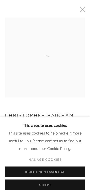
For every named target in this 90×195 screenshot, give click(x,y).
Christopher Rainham (39, 115)
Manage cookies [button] (45, 160)
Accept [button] (45, 185)
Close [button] (81, 11)
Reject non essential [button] (45, 172)
